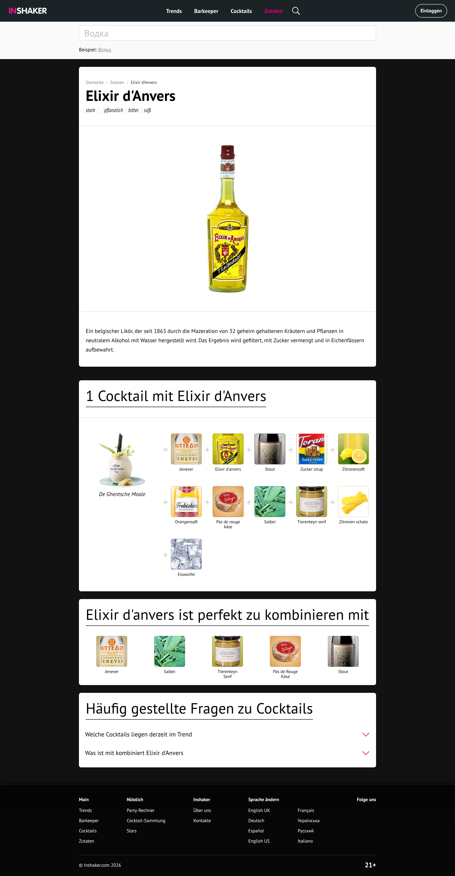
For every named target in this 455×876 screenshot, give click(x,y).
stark (90, 110)
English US (259, 841)
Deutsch (256, 821)
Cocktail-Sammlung (146, 821)
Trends (174, 11)
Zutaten (273, 11)
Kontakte (202, 821)
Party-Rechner (141, 810)
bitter (133, 110)
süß (147, 110)
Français (306, 810)
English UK (259, 810)
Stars (132, 831)
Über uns (202, 810)
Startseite (95, 82)
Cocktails (241, 11)
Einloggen (431, 11)
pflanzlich (113, 110)
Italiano (305, 841)
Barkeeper (206, 11)
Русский (306, 831)
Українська (309, 821)
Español (256, 831)
